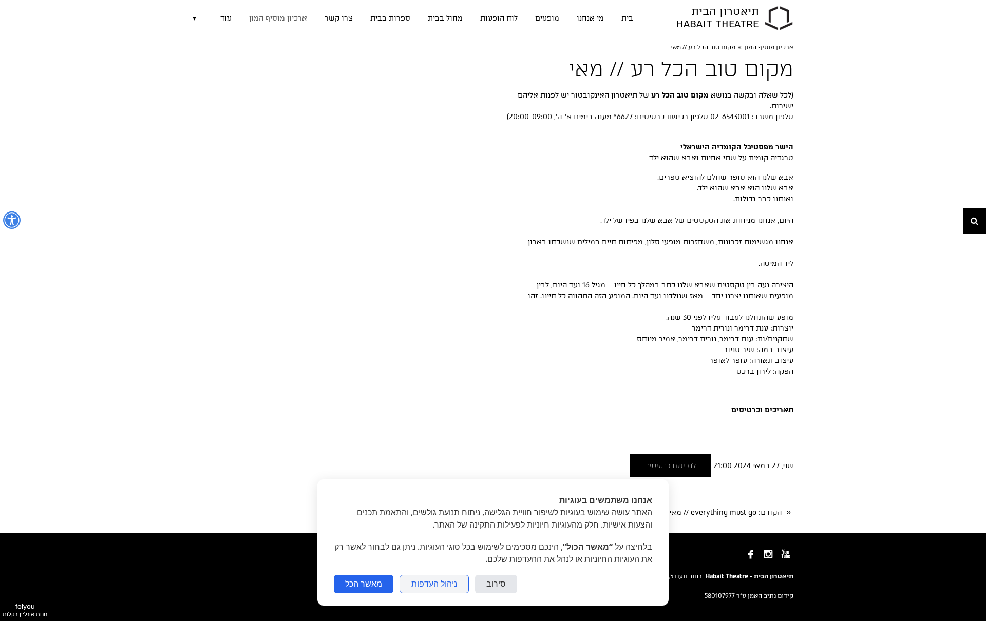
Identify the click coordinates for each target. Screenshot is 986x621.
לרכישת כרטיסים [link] (670, 465)
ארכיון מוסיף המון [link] (768, 47)
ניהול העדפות (434, 583)
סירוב (496, 583)
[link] (778, 18)
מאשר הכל (363, 583)
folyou (25, 609)
